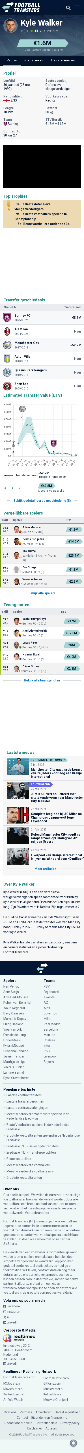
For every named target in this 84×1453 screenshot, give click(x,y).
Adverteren (43, 1412)
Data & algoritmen (67, 1412)
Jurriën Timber (13, 1056)
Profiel (12, 60)
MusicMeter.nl (53, 1389)
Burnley (72, 897)
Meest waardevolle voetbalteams (30, 1171)
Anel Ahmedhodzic (35, 630)
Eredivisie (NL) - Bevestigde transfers (32, 1146)
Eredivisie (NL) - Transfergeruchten (31, 1152)
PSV (47, 986)
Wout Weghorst (14, 1008)
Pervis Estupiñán (33, 539)
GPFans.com (52, 1383)
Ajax (47, 1008)
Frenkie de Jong (14, 1035)
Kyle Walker (41, 23)
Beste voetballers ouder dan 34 (42, 224)
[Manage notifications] (73, 1443)
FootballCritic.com (56, 1378)
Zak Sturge (29, 567)
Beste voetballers (18, 1159)
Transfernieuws (62, 60)
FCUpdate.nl (11, 1383)
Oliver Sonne (30, 666)
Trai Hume (29, 551)
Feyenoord (51, 992)
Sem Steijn (11, 992)
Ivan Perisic (11, 986)
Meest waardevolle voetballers (28, 1165)
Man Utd (50, 1035)
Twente (49, 997)
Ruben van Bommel (17, 1002)
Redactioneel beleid (18, 1423)
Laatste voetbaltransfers (24, 1095)
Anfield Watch (13, 1399)
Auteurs (51, 1428)
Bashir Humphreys (34, 619)
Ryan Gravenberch (16, 1078)
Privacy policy (70, 1423)
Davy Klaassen (13, 1013)
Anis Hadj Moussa (15, 997)
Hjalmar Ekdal (30, 654)
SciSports (10, 1243)
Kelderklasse (52, 1394)
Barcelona (51, 1029)
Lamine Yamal (13, 1072)
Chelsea (49, 1040)
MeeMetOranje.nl (55, 1399)
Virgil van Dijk (12, 1029)
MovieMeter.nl (13, 1389)
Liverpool (50, 1056)
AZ (46, 1002)
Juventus (50, 1013)
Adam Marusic (31, 527)
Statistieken (33, 60)
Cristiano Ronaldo (15, 1051)
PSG (47, 1051)
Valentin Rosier (32, 579)
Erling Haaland (13, 1024)
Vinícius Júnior (13, 1067)
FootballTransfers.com (19, 1377)
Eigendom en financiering (49, 1417)
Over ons (10, 1412)
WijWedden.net (13, 1394)
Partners (26, 1412)
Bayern (49, 1062)
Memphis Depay (14, 1019)
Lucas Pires (30, 642)
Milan (47, 1019)
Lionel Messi (12, 1040)
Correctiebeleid (46, 1423)
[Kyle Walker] (10, 25)
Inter (47, 1045)
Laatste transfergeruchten (25, 1101)
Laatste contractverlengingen (27, 1107)
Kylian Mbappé (14, 1045)
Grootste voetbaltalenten (24, 1177)
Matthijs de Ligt (14, 1062)
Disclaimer (34, 1428)
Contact (22, 1417)
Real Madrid (52, 1024)
